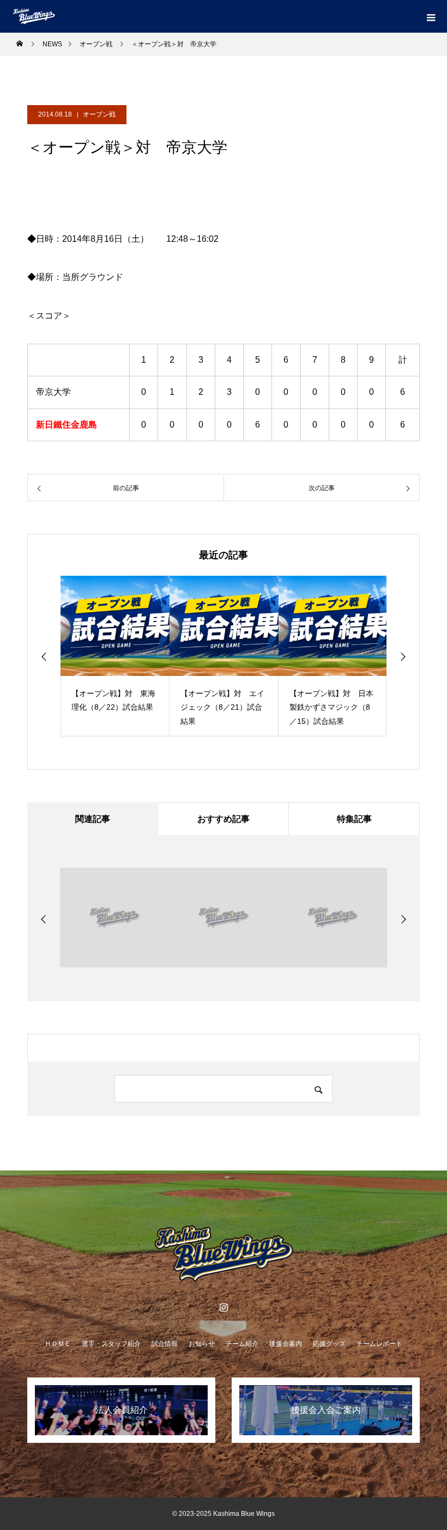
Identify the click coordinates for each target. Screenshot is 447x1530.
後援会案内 (285, 1344)
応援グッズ (329, 1344)
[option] (115, 656)
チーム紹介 (242, 1344)
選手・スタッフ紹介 (111, 1344)
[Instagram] (223, 1307)
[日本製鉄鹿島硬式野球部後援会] (223, 1254)
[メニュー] (430, 16)
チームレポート (379, 1344)
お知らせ (202, 1344)
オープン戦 (99, 114)
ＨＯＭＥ (58, 1344)
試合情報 (165, 1344)
